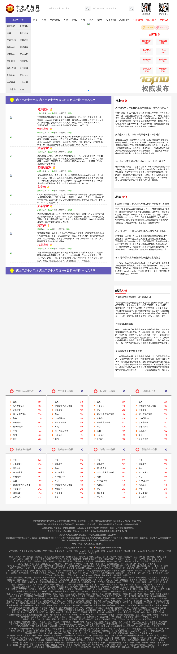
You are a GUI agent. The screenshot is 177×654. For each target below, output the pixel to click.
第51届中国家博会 (138, 645)
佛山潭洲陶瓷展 (27, 606)
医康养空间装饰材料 (55, 640)
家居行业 (111, 582)
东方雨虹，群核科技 (158, 599)
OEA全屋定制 (70, 594)
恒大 (61, 594)
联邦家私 (101, 439)
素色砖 (92, 612)
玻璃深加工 (32, 582)
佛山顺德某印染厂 (145, 566)
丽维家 (14, 573)
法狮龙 (120, 599)
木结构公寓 (79, 571)
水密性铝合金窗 (26, 638)
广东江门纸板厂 (74, 566)
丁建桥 (54, 568)
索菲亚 (35, 624)
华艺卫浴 (16, 610)
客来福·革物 (143, 596)
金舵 (100, 559)
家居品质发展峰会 (158, 596)
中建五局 (158, 566)
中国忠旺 (53, 608)
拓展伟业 (94, 573)
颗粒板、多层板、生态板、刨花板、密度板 (97, 557)
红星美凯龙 (68, 571)
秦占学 (139, 626)
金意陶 (61, 573)
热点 (43, 20)
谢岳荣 (89, 568)
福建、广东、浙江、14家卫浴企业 (21, 594)
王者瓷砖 (59, 435)
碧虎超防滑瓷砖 (44, 594)
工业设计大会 (16, 643)
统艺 (55, 594)
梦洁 (43, 606)
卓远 (164, 557)
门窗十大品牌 (14, 582)
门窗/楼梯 (11, 40)
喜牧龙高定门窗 (65, 561)
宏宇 (103, 564)
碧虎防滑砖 (141, 578)
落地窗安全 (56, 636)
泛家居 (107, 589)
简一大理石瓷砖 (19, 414)
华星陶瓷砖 (108, 568)
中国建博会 (139, 603)
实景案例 (111, 20)
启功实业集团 (93, 629)
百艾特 (110, 603)
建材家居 (124, 580)
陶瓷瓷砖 (11, 26)
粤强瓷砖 (63, 582)
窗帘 (97, 564)
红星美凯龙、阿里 (94, 640)
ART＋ (62, 626)
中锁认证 (111, 629)
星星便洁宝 (123, 633)
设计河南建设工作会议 (68, 608)
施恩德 (89, 601)
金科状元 (60, 612)
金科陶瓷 (59, 493)
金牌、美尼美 (64, 606)
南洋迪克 (165, 578)
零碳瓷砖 (100, 608)
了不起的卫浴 (99, 603)
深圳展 (143, 638)
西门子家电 (18, 473)
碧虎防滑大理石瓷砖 (63, 406)
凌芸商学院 (70, 640)
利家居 (162, 568)
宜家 (106, 640)
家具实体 (20, 631)
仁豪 (46, 615)
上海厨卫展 (48, 601)
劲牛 (145, 631)
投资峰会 (155, 626)
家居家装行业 (108, 596)
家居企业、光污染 (81, 573)
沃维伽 (115, 589)
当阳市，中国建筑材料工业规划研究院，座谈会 (104, 624)
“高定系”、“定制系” (139, 608)
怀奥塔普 (17, 410)
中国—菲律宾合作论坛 (111, 643)
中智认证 (158, 582)
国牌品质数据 (113, 564)
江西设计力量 (128, 582)
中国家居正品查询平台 (54, 557)
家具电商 (138, 594)
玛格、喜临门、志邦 (43, 631)
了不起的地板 (42, 580)
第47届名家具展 (61, 592)
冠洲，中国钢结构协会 (55, 629)
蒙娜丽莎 (90, 608)
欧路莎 (9, 601)
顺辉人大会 (136, 619)
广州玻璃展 (28, 596)
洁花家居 (51, 587)
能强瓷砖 (53, 561)
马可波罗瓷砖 (18, 406)
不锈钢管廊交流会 (157, 631)
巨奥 (15, 402)
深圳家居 (106, 619)
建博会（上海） (82, 633)
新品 (99, 20)
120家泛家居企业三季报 (18, 571)
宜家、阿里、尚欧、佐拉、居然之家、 (34, 564)
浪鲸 (166, 566)
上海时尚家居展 (158, 624)
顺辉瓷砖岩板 (55, 615)
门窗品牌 (135, 647)
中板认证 (78, 564)
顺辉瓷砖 (11, 580)
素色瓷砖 (76, 606)
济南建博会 (58, 564)
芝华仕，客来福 (67, 603)
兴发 (47, 568)
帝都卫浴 (41, 587)
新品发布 (158, 559)
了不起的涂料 (153, 578)
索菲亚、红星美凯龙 (124, 617)
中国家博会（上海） (158, 608)
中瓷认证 (112, 633)
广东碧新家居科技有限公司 (122, 626)
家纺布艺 (24, 54)
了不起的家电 (147, 585)
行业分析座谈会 (151, 571)
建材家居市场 (93, 643)
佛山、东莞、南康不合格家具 (156, 594)
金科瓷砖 (100, 612)
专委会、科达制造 (150, 617)
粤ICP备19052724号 (84, 548)
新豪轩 (29, 631)
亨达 (126, 645)
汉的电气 (142, 564)
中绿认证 (18, 601)
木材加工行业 (108, 631)
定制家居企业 (71, 557)
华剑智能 (68, 564)
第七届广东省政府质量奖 (34, 599)
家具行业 (139, 571)
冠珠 (168, 589)
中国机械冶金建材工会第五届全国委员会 (24, 615)
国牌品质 (67, 559)
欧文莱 (136, 561)
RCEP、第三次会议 (94, 636)
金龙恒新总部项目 (161, 601)
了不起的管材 (23, 617)
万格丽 (136, 612)
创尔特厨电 (91, 610)
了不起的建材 (163, 645)
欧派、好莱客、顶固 (139, 587)
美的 (15, 418)
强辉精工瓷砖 (22, 580)
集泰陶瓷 (133, 580)
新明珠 (47, 636)
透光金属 (70, 568)
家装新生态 (115, 647)
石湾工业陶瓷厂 (86, 619)
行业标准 (132, 592)
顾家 (92, 564)
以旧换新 (97, 601)
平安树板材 (153, 564)
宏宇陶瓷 (37, 561)
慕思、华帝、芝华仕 (113, 636)
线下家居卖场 (38, 647)
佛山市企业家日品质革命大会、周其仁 (110, 606)
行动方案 (31, 612)
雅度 (125, 596)
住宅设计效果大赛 (161, 603)
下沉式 (105, 647)
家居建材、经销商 (36, 640)
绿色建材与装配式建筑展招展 (121, 615)
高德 (68, 596)
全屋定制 (119, 608)
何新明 (68, 573)
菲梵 (13, 585)
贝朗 (157, 636)
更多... (153, 647)
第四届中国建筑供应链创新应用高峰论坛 (66, 610)
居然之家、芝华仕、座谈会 (152, 640)
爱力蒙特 (120, 559)
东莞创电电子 (89, 566)
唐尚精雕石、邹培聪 (110, 587)
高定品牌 (12, 599)
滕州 (83, 596)
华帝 (162, 589)
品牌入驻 (165, 20)
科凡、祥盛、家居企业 (99, 626)
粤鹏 (72, 592)
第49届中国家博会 (84, 603)
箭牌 (24, 582)
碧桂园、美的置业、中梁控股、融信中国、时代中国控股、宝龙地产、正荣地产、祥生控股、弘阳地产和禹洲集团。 (55, 578)
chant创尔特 (60, 418)
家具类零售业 (97, 645)
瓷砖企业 (49, 643)
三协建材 (164, 571)
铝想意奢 (97, 647)
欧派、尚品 (134, 585)
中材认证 (55, 603)
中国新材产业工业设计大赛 (119, 610)
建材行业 (29, 559)
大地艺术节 (127, 594)
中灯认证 (124, 564)
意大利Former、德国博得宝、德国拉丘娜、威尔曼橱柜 (30, 566)
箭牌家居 (80, 568)
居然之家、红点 (18, 612)
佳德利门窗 (52, 606)
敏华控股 (84, 587)
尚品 (109, 578)
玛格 (138, 568)
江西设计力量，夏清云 (76, 629)
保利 (32, 626)
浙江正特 (144, 561)
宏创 (138, 643)
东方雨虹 (101, 582)
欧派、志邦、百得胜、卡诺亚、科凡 (148, 610)
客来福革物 (87, 606)
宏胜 (62, 596)
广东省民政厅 (82, 626)
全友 (112, 617)
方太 (15, 431)
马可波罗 (21, 585)
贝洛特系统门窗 (21, 592)
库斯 (86, 564)
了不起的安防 (115, 592)
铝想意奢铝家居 (90, 559)
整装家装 (97, 568)
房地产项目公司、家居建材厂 (113, 573)
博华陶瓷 (17, 493)
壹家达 (29, 568)
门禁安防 (24, 61)
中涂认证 (110, 612)
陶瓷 (12, 568)
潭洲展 (18, 557)
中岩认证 (142, 592)
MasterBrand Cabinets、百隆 (70, 624)
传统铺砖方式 (74, 582)
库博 (128, 629)
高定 (78, 592)
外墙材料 (11, 75)
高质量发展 (159, 585)
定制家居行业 (69, 636)
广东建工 (165, 636)
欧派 (159, 557)
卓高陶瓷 (20, 568)
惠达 (37, 606)
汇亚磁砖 (43, 592)
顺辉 (36, 559)
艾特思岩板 (22, 640)
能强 (120, 557)
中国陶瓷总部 (85, 647)
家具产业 (14, 624)
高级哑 (84, 612)
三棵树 (145, 643)
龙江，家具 (121, 640)
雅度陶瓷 (132, 596)
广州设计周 (127, 603)
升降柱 (70, 617)
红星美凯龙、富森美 (98, 592)
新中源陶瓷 (143, 427)
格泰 (95, 580)
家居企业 (76, 596)
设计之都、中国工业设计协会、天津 (147, 629)
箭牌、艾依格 (117, 645)
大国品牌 (128, 557)
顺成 (135, 557)
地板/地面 (24, 33)
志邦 (20, 599)
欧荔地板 (163, 622)
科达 (127, 608)
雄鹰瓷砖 (80, 636)
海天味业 (81, 640)
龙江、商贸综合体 (162, 638)
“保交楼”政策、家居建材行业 (84, 622)
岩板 (51, 592)
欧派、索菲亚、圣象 (48, 624)
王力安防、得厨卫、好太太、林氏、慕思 (24, 636)
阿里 (56, 596)
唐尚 (121, 561)
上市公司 (40, 612)
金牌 (143, 612)
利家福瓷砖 (25, 624)
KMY (118, 596)
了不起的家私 (156, 561)
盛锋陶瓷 (117, 594)
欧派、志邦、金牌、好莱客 (147, 615)
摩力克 (138, 617)
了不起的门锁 (123, 619)
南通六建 (96, 631)
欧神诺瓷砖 (18, 427)
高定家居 (143, 633)
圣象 (149, 573)
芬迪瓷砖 (134, 633)
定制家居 (154, 589)
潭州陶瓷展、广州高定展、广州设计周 (92, 599)
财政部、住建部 (58, 645)
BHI (151, 633)
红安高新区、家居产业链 (73, 601)
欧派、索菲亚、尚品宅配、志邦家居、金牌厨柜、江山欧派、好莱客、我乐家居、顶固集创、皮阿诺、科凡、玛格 (54, 589)
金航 (132, 643)
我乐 (82, 608)
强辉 (32, 580)
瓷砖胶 (145, 568)
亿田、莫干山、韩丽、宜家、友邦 (68, 631)
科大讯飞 (50, 612)
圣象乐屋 (78, 638)
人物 (65, 20)
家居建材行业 (12, 606)
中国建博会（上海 (55, 599)
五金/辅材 (24, 75)
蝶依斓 (108, 594)
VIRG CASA (112, 561)
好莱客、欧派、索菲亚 (88, 594)
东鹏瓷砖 (17, 423)
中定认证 (132, 606)
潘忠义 (18, 596)
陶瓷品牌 (126, 647)
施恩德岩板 (61, 566)
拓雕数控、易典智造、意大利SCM (59, 633)
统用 (165, 582)
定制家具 (152, 592)
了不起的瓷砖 (41, 596)
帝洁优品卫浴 (62, 587)
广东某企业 (130, 566)
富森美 (69, 645)
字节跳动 (121, 629)
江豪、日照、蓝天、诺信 (41, 571)
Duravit (109, 580)
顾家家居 (123, 585)
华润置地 (24, 645)
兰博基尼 (148, 601)
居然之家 (60, 585)
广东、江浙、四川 (50, 617)
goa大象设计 (136, 631)
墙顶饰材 (11, 54)
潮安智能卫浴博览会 (48, 582)
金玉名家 (109, 638)
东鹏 (122, 589)
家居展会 (165, 615)
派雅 (113, 599)
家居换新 (143, 580)
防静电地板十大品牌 (63, 575)
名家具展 (54, 580)
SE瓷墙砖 (75, 580)
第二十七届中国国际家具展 (138, 624)
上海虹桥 (154, 568)
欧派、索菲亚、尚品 (22, 561)
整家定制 (151, 557)
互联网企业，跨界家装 (94, 638)
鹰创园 (68, 612)
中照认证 (127, 575)
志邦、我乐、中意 (144, 582)
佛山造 (97, 619)
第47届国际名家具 (146, 606)
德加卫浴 (39, 557)
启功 (99, 596)
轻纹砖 (128, 561)
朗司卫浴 (101, 493)
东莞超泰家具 (118, 566)
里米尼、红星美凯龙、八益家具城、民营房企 (122, 601)
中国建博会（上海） (161, 573)
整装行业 (86, 645)
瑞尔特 (118, 603)
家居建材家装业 (122, 631)
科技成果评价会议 (38, 573)
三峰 (107, 645)
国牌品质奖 (79, 561)
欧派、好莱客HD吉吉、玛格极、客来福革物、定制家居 (97, 575)
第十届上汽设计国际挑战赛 (24, 603)
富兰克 (87, 631)
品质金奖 (102, 610)
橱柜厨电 (24, 47)
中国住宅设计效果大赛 (158, 580)
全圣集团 (33, 592)
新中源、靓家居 (162, 606)
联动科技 (104, 617)
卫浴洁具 (24, 26)
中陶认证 (127, 612)
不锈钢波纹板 (49, 638)
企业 (167, 629)
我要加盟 (151, 20)
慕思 (72, 599)
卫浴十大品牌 (139, 559)
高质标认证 (120, 568)
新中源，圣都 (25, 647)
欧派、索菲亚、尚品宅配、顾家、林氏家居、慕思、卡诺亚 (34, 622)
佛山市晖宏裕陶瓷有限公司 (24, 587)
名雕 (13, 640)
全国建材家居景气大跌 (33, 633)
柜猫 (8, 603)
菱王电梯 (89, 561)
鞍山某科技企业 (103, 566)
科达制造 (43, 608)
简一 (7, 573)
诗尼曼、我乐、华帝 (134, 589)
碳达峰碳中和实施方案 (76, 643)
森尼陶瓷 (17, 497)
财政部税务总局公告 (74, 585)
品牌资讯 (55, 20)
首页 (35, 20)
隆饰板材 (77, 559)
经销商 (63, 617)
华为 (112, 640)
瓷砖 (66, 599)
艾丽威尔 (57, 571)
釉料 (13, 631)
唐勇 (32, 645)
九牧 (50, 596)
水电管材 (24, 82)
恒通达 (38, 638)
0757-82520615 (97, 544)
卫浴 (126, 599)
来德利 (150, 559)
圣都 (45, 561)
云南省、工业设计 (99, 633)
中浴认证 (67, 647)
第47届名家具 (92, 617)
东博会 (147, 626)
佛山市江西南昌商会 (32, 601)
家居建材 (74, 587)
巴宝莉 (125, 643)
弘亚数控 (91, 596)
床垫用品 (11, 61)
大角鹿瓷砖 (143, 439)
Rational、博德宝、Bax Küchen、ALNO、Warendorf (85, 615)
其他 (22, 89)
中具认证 (73, 619)
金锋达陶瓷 (38, 568)
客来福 (77, 645)
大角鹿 (62, 568)
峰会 (125, 592)
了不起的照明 (22, 626)
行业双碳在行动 (156, 587)
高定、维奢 (32, 585)
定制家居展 (64, 580)
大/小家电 (11, 89)
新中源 (142, 557)
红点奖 (76, 612)
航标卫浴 (39, 629)
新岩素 (133, 564)
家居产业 (109, 608)
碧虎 (42, 559)
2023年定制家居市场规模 (19, 608)
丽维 (12, 596)
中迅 (75, 647)
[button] (88, 90)
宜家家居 (53, 626)
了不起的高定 (12, 638)
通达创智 (117, 578)
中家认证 (70, 626)
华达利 (128, 559)
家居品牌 (145, 647)
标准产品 (50, 559)
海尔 (15, 435)
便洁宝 (149, 603)
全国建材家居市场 (157, 643)
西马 (103, 629)
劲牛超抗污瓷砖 (42, 645)
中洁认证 (52, 573)
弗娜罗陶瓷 (94, 587)
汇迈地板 (49, 575)
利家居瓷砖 (148, 619)
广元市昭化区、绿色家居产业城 (20, 629)
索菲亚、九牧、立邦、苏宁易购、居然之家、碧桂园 (45, 619)
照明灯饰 (24, 40)
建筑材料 (24, 68)
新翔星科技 (100, 561)
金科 (119, 582)
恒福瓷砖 (124, 587)
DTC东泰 (149, 636)
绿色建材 (43, 610)
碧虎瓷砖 (131, 573)
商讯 (74, 20)
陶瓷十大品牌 (41, 626)
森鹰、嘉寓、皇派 (46, 585)
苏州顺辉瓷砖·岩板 (65, 638)
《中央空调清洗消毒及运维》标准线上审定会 (105, 571)
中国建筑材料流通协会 (134, 636)
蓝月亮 (59, 559)
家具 (9, 33)
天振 (114, 619)
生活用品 (11, 82)
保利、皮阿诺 (128, 578)
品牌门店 (124, 20)
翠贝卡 (130, 571)
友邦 (26, 643)
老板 (15, 439)
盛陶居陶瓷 (109, 559)
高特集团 (134, 599)
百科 (82, 20)
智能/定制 (11, 68)
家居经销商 (86, 580)
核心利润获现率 (36, 643)
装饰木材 (11, 47)
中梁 (159, 592)
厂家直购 (138, 20)
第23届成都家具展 (54, 647)
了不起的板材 (133, 638)
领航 (101, 594)
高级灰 (85, 592)
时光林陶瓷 (60, 643)
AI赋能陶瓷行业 (89, 582)
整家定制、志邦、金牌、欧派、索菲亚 (101, 585)
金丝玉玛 (141, 573)
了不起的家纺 (133, 640)
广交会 (119, 612)
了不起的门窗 (43, 603)
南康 (150, 638)
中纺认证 (130, 568)
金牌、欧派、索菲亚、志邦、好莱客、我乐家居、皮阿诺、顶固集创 (128, 622)
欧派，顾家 (120, 638)
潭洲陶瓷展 (66, 622)
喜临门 (101, 580)
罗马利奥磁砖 (12, 645)
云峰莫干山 (80, 617)
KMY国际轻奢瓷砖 (30, 610)
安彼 (116, 580)
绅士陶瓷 (144, 599)
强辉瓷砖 (152, 645)
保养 (91, 20)
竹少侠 (58, 601)
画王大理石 (18, 559)
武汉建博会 (35, 617)
